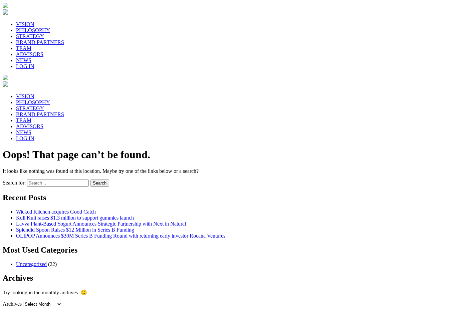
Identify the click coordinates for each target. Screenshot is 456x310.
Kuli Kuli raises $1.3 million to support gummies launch (75, 218)
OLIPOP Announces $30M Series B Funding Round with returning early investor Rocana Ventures (120, 236)
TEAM (23, 48)
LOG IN (25, 66)
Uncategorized (31, 264)
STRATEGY (30, 36)
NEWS (23, 60)
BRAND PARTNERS (40, 42)
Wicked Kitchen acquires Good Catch (56, 212)
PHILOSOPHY (33, 30)
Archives (12, 304)
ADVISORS (29, 54)
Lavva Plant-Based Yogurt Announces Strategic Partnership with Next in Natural (101, 224)
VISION (25, 24)
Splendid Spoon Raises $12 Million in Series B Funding (75, 230)
